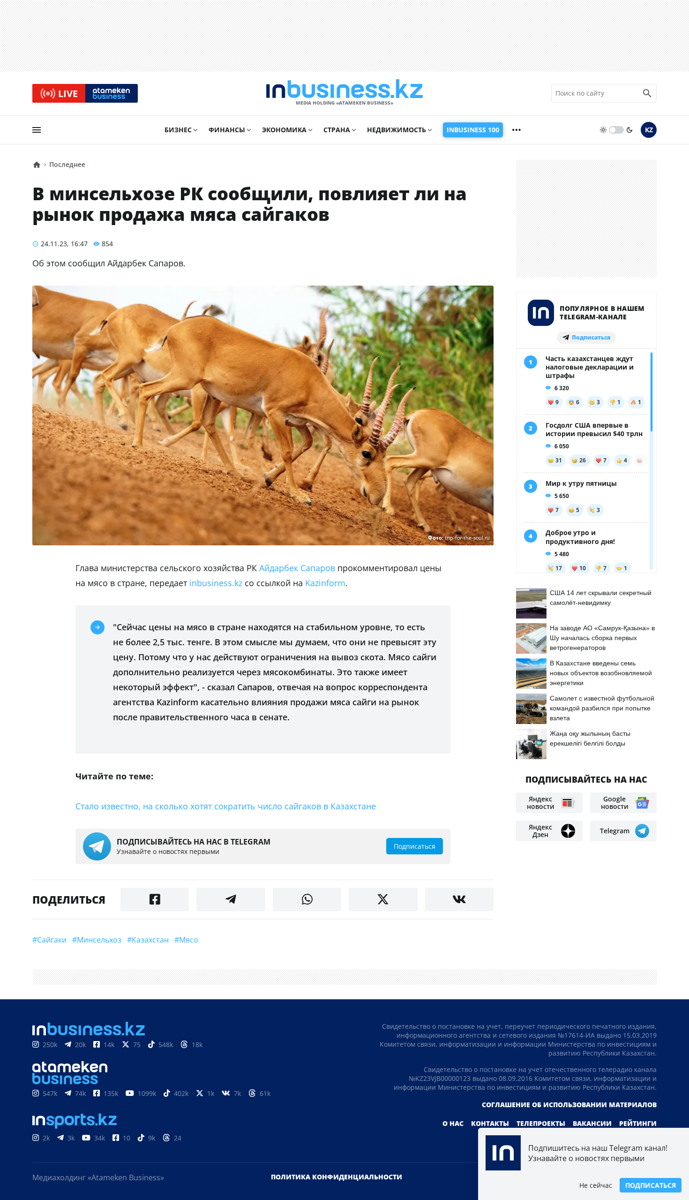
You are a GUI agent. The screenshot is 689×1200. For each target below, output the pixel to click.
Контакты (490, 1123)
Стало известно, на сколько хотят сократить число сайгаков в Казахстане (225, 806)
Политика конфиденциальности (336, 1176)
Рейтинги (638, 1123)
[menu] (36, 130)
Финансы (227, 129)
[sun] (603, 130)
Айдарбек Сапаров (297, 568)
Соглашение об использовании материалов (569, 1104)
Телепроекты (541, 1123)
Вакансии (592, 1123)
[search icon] (647, 93)
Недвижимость (396, 129)
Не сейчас (595, 1185)
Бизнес (178, 129)
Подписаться (650, 1185)
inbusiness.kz (215, 583)
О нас (453, 1123)
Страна (336, 129)
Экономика (284, 129)
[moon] (629, 130)
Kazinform (325, 583)
